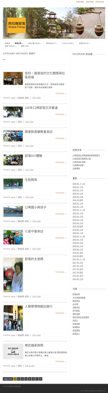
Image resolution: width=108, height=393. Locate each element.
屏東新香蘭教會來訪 (39, 132)
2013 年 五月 (78, 276)
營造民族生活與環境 (81, 317)
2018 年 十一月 (79, 236)
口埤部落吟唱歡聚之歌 (82, 159)
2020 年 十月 (78, 187)
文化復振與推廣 (79, 298)
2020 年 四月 (78, 200)
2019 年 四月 (78, 226)
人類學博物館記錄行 (39, 306)
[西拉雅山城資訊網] (54, 38)
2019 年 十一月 (79, 210)
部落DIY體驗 (33, 156)
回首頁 (7, 43)
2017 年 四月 (78, 272)
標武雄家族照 (34, 345)
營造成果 (18, 43)
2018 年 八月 (78, 246)
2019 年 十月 (78, 213)
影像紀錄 (21, 98)
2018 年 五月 (78, 253)
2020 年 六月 (78, 197)
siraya (13, 98)
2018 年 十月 (78, 240)
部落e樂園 (80, 2)
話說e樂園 (90, 2)
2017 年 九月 (78, 263)
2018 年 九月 (78, 243)
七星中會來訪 (34, 231)
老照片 (27, 98)
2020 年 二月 (78, 207)
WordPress (101, 391)
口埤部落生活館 (79, 162)
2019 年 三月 (78, 230)
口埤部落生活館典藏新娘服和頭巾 (86, 155)
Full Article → (61, 93)
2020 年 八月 (78, 190)
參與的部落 (99, 2)
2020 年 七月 (78, 193)
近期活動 (76, 324)
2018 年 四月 (78, 256)
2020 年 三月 (78, 203)
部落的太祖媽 (34, 259)
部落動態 (76, 327)
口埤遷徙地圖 (78, 165)
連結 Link (25, 46)
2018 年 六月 (78, 249)
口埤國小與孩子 (35, 207)
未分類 (75, 304)
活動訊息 (76, 307)
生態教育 (31, 180)
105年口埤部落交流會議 (41, 108)
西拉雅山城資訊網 (14, 386)
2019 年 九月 (78, 217)
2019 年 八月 (78, 220)
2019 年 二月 (78, 233)
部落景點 (76, 330)
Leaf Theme (84, 391)
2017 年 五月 (78, 269)
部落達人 (76, 334)
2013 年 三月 (78, 279)
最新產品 (76, 301)
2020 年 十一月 (79, 184)
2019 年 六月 (78, 223)
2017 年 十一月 (79, 259)
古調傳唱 (76, 168)
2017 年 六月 (78, 266)
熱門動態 (76, 311)
